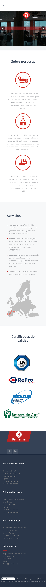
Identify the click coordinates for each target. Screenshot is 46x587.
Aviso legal (19, 579)
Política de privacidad (30, 579)
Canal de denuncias (8, 579)
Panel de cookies (12, 581)
